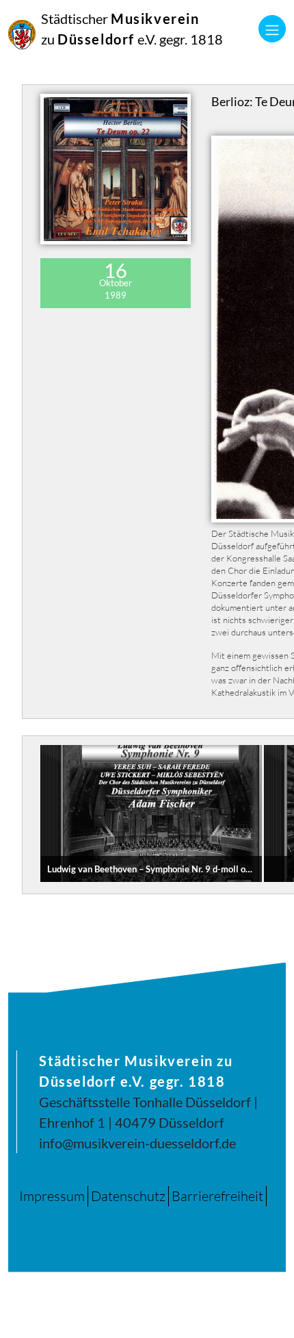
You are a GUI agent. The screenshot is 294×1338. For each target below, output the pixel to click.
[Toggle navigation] (272, 28)
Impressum (52, 1195)
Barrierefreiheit (217, 1195)
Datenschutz (128, 1195)
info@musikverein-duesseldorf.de (137, 1143)
